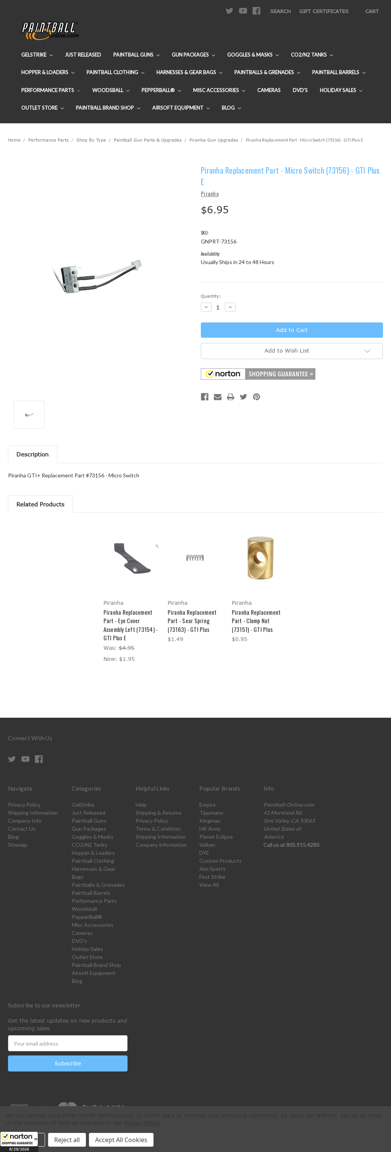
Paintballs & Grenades (264, 72)
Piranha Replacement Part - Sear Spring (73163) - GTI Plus (192, 620)
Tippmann (211, 812)
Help (141, 804)
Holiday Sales (338, 90)
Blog (229, 108)
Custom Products (220, 860)
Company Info (25, 820)
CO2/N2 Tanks (309, 55)
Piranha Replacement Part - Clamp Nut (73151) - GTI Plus (256, 620)
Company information (161, 844)
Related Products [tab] (40, 504)
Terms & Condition (158, 828)
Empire (207, 804)
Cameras (269, 90)
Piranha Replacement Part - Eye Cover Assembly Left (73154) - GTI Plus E (130, 625)
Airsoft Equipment (178, 108)
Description (32, 454)
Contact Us (22, 828)
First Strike (212, 876)
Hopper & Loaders (45, 72)
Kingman (209, 820)
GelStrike (34, 55)
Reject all (67, 1140)
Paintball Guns (134, 55)
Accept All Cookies (121, 1140)
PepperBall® (159, 90)
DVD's (300, 90)
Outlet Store (40, 108)
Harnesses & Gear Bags (187, 72)
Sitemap (17, 844)
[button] (19, 1141)
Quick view (131, 550)
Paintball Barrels (336, 72)
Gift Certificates (324, 11)
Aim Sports (212, 868)
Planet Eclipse (216, 836)
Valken (207, 844)
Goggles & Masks (250, 55)
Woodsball (108, 90)
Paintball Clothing (113, 72)
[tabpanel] (131, 593)
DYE (204, 852)
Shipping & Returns (159, 812)
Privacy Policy (24, 804)
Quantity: (211, 295)
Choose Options (132, 564)
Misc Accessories (216, 90)
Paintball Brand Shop (105, 108)
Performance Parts (48, 90)
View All (209, 884)
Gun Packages (191, 55)
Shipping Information (33, 812)
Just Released (83, 55)
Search (280, 11)
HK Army (210, 828)
